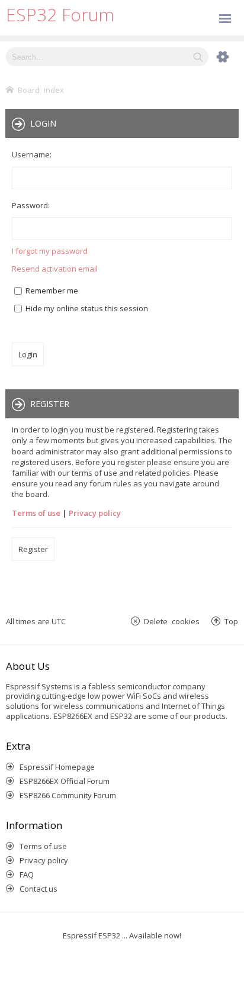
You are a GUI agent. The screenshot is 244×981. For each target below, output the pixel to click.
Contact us (38, 888)
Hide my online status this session (86, 308)
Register (33, 549)
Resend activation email (55, 268)
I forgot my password (50, 251)
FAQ (27, 874)
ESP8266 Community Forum (68, 795)
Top (231, 621)
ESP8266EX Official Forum (65, 781)
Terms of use (36, 513)
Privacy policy (95, 513)
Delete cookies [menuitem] (172, 621)
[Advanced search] (216, 56)
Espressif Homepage (57, 766)
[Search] (198, 56)
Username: (32, 154)
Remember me (51, 290)
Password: (31, 205)
